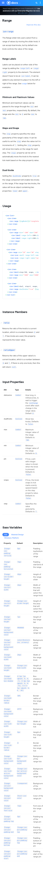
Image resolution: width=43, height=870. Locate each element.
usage (24, 83)
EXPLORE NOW (23, 13)
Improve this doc (34, 25)
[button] (20, 2)
